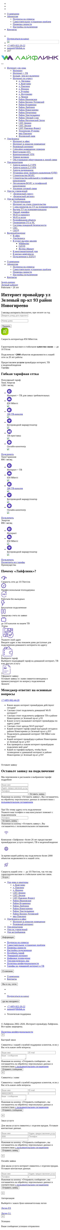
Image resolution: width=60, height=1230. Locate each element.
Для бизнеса (13, 138)
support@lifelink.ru (16, 48)
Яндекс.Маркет (26, 248)
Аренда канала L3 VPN (24, 167)
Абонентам (12, 16)
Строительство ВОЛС (24, 175)
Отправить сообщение (12, 1069)
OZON (22, 246)
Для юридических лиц (18, 961)
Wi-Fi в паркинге (21, 214)
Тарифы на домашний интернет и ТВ (25, 966)
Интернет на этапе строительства (29, 204)
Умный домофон (21, 212)
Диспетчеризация (21, 201)
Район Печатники (27, 112)
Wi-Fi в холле (19, 217)
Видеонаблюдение (16, 233)
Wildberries (24, 243)
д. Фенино (24, 89)
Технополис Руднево (29, 131)
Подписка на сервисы (24, 19)
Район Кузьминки (27, 104)
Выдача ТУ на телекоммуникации (30, 209)
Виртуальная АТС (22, 152)
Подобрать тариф (15, 953)
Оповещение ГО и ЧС (24, 222)
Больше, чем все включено (26, 76)
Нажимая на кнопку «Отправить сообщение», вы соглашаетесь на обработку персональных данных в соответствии (27, 1064)
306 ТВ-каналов (15, 414)
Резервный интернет (23, 146)
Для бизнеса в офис (16, 919)
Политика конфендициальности (17, 1032)
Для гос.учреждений (17, 191)
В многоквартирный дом (25, 251)
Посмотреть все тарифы (13, 562)
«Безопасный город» (23, 193)
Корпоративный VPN (23, 154)
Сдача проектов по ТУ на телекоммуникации (35, 207)
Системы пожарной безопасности (29, 225)
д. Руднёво (24, 91)
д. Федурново (25, 94)
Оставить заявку (37, 794)
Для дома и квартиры (17, 882)
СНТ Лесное (25, 125)
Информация (8, 937)
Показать (6, 326)
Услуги (5, 877)
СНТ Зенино (25, 123)
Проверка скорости (22, 24)
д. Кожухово (25, 83)
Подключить (7, 454)
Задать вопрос (8, 282)
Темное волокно (21, 157)
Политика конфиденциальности (23, 963)
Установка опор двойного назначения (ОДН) (35, 172)
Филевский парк (27, 136)
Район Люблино (27, 107)
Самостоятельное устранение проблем (32, 21)
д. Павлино (24, 86)
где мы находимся (10, 1001)
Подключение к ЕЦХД (24, 256)
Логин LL (6, 1213)
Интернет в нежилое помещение (29, 144)
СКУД (16, 230)
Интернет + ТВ (20, 73)
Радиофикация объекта (24, 220)
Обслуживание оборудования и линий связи (35, 159)
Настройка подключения (25, 27)
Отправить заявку (10, 1150)
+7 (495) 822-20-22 (16, 45)
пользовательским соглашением (17, 802)
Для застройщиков (16, 199)
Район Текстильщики (29, 115)
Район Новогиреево (28, 110)
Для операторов (15, 162)
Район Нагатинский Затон (32, 120)
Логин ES (6, 1208)
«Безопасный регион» (24, 196)
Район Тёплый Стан (29, 117)
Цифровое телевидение (18, 958)
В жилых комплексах (23, 254)
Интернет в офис (21, 141)
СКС (15, 228)
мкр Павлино (25, 133)
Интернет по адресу (23, 78)
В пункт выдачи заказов (25, 241)
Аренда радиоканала (23, 170)
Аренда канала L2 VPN (24, 165)
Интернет (17, 70)
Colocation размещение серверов (29, 149)
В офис (16, 235)
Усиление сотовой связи (25, 188)
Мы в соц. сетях (9, 984)
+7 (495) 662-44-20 (10, 700)
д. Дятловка (24, 81)
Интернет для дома (16, 68)
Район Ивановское (28, 99)
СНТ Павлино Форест (30, 128)
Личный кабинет (9, 285)
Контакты (12, 29)
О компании (13, 14)
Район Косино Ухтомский (31, 102)
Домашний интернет (17, 955)
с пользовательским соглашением (31, 1066)
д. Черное (23, 97)
